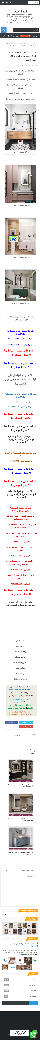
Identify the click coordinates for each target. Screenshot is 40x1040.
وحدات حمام (32, 996)
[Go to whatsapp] (35, 1032)
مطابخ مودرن (32, 990)
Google (24, 726)
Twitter (24, 722)
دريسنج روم (32, 985)
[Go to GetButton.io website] (34, 1038)
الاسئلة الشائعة (30, 36)
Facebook (10, 722)
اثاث (34, 979)
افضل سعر (20, 11)
